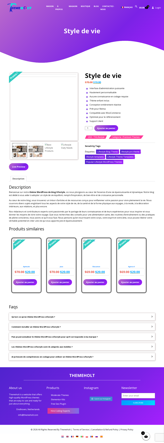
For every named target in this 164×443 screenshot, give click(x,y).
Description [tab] (18, 178)
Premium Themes (131, 137)
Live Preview (18, 166)
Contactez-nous (107, 7)
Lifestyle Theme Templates (120, 156)
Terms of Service (81, 429)
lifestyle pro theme (130, 151)
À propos (59, 7)
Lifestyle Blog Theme (107, 151)
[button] (136, 6)
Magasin (73, 6)
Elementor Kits (58, 399)
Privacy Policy (126, 429)
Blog (96, 6)
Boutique (85, 6)
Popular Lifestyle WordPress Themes (104, 162)
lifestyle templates (95, 156)
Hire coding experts (60, 410)
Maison (50, 6)
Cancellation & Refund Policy (104, 429)
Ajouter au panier (106, 128)
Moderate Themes (60, 395)
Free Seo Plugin (58, 403)
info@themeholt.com (28, 415)
